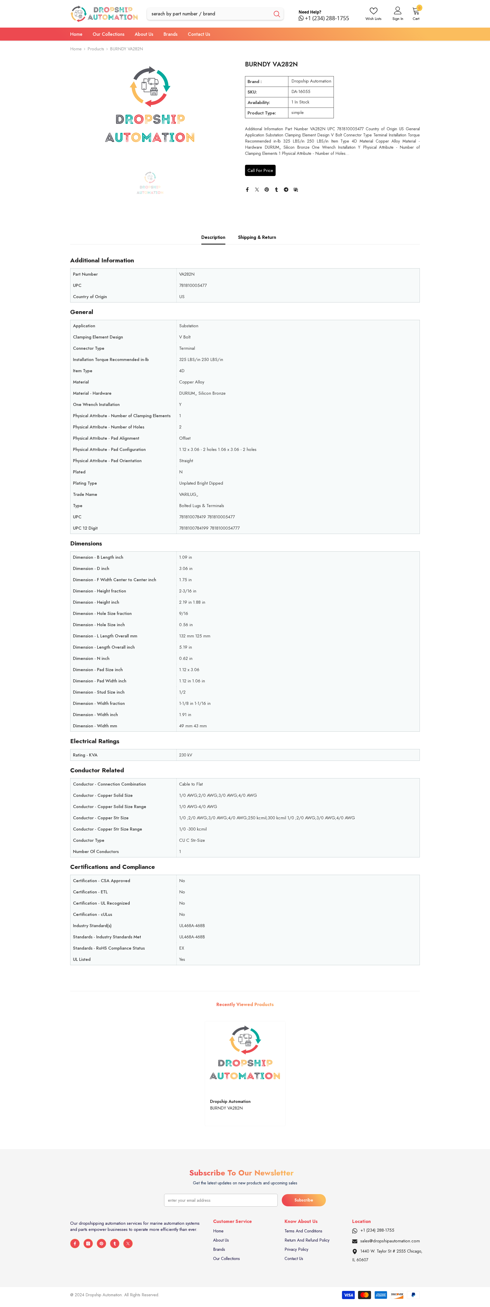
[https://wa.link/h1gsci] (302, 18)
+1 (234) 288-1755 (327, 18)
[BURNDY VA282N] (245, 1057)
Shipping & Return (257, 237)
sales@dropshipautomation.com (390, 1241)
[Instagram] (88, 1243)
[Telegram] (286, 189)
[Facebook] (247, 189)
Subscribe (304, 1200)
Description (213, 237)
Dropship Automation (311, 81)
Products (96, 49)
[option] (150, 111)
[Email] (295, 189)
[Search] (215, 14)
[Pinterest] (266, 189)
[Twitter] (257, 189)
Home (76, 49)
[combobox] (208, 14)
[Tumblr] (276, 189)
